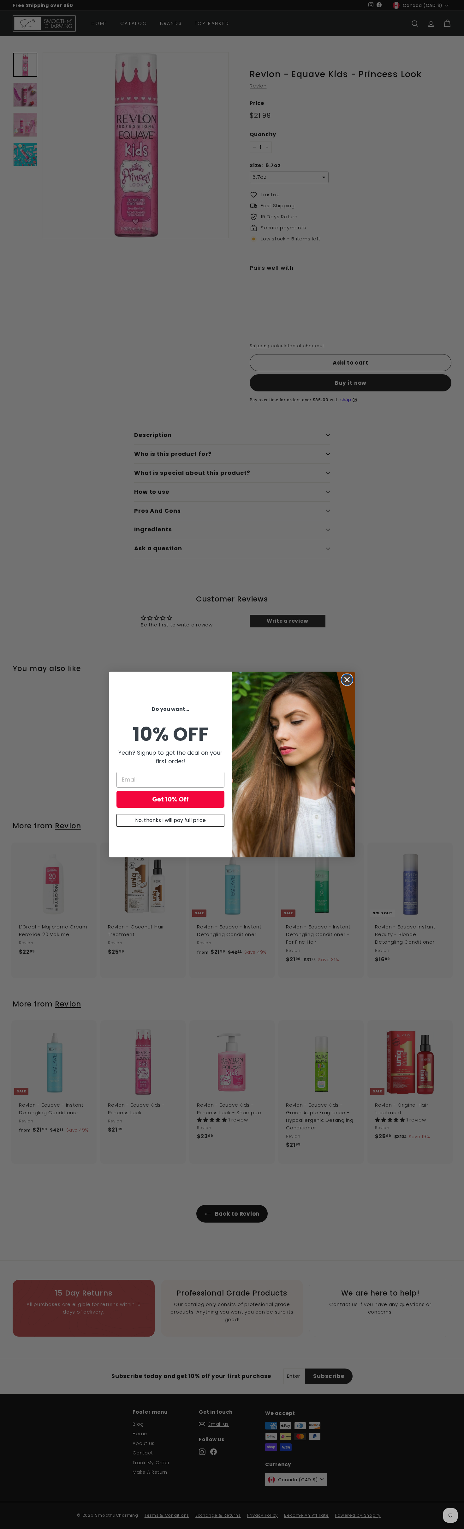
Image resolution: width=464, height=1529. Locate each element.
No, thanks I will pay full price (170, 820)
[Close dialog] (347, 679)
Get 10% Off (170, 799)
